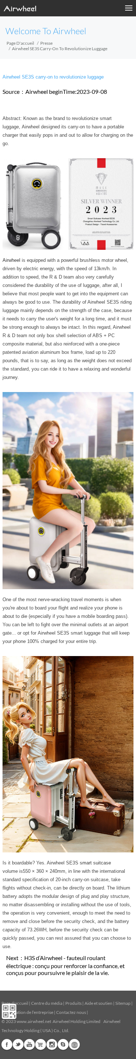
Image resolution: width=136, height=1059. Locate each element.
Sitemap (123, 1003)
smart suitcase (95, 863)
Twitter (18, 1044)
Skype (63, 1044)
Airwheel (11, 260)
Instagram (51, 1044)
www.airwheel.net (34, 1021)
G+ (40, 1044)
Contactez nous (71, 1012)
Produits (73, 1003)
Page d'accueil (20, 43)
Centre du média (46, 1003)
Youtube (29, 1044)
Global (74, 1044)
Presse (46, 43)
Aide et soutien (99, 1003)
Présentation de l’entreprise (27, 1012)
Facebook (6, 1044)
